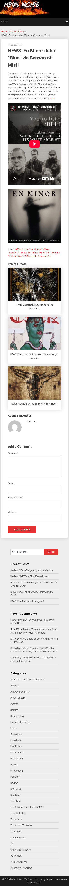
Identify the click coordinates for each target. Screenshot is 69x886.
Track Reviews (17, 837)
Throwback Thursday (21, 825)
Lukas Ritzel (16, 620)
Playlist (14, 764)
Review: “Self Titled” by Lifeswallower (29, 576)
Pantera (29, 249)
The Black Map (17, 813)
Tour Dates (16, 831)
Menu (4, 21)
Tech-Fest (15, 801)
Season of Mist (42, 249)
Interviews (15, 740)
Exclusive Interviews (20, 722)
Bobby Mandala (18, 648)
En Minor (18, 249)
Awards (14, 704)
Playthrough (16, 770)
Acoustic (14, 685)
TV (11, 843)
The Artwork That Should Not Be (26, 807)
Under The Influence (20, 849)
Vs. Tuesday (16, 855)
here (52, 98)
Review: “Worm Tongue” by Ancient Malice (31, 570)
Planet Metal (16, 758)
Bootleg (14, 710)
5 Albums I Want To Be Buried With (27, 679)
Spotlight (15, 795)
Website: (12, 512)
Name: (11, 483)
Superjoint (14, 252)
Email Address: (15, 497)
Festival (14, 728)
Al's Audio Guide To (20, 691)
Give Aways (16, 734)
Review (14, 783)
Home (4, 31)
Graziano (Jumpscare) (21, 657)
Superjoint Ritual (29, 252)
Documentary (17, 716)
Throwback (16, 819)
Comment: (13, 453)
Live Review (16, 746)
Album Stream (17, 698)
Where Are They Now (21, 868)
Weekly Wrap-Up (18, 862)
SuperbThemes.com (56, 879)
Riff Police (15, 789)
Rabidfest (15, 777)
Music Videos (17, 31)
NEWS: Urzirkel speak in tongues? (27, 601)
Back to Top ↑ (34, 882)
